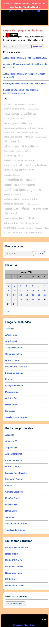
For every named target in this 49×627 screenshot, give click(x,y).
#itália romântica (23, 151)
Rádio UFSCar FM (13, 560)
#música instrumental (32, 195)
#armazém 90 (20, 104)
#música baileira (36, 165)
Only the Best (11, 398)
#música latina (29, 199)
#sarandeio (10, 228)
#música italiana (11, 199)
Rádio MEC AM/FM (14, 566)
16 (8, 295)
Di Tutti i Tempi (12, 360)
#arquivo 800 (33, 104)
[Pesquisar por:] (19, 253)
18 (20, 295)
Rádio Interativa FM (14, 586)
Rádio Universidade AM (16, 547)
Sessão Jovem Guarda (16, 417)
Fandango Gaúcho (14, 373)
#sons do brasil (13, 232)
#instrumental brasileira (21, 146)
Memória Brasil (12, 392)
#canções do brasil (15, 118)
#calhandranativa (33, 109)
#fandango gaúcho (13, 137)
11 (20, 290)
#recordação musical (19, 218)
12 (27, 290)
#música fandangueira (22, 190)
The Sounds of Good (15, 530)
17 (14, 295)
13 (33, 290)
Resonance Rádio (13, 573)
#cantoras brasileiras (20, 113)
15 (45, 290)
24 (14, 299)
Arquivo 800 (11, 341)
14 (39, 290)
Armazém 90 (11, 335)
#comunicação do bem (15, 128)
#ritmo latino (11, 223)
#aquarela (8, 104)
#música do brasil (20, 180)
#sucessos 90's (34, 232)
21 (39, 295)
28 (39, 299)
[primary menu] (43, 35)
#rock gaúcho (29, 223)
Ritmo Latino (11, 405)
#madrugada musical (20, 160)
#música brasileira (19, 170)
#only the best (40, 209)
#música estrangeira (19, 185)
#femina (29, 137)
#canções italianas (18, 123)
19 (27, 295)
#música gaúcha (13, 194)
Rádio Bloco (11, 579)
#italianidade (9, 151)
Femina (8, 379)
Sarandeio (10, 411)
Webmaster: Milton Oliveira (24, 625)
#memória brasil (13, 165)
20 (33, 295)
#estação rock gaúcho (27, 132)
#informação (12, 141)
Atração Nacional (13, 348)
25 (20, 299)
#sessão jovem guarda (25, 228)
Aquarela (9, 329)
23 (8, 299)
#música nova (31, 204)
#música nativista (13, 204)
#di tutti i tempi (36, 128)
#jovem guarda (13, 155)
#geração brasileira (41, 137)
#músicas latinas (17, 208)
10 (14, 290)
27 (33, 299)
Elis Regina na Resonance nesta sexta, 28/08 (24, 84)
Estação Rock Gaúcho (16, 367)
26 (27, 299)
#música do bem (12, 175)
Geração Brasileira (14, 386)
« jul (7, 311)
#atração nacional (14, 108)
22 (45, 295)
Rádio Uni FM (11, 554)
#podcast (10, 213)
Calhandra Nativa (13, 354)
